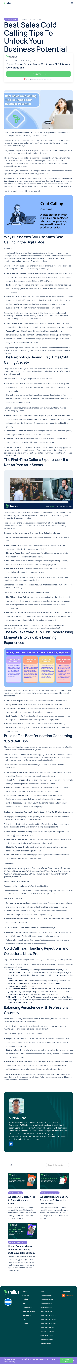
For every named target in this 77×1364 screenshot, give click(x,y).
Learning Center (28, 1311)
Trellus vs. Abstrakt (47, 1339)
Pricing (25, 1299)
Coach (24, 1291)
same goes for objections (61, 959)
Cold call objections (47, 1299)
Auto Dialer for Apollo (47, 1327)
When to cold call (46, 1311)
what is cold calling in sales (24, 158)
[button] (72, 3)
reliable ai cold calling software (30, 395)
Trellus (27, 285)
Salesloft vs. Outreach (48, 1331)
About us (25, 1295)
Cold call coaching (46, 1295)
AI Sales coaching (46, 1307)
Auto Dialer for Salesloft (48, 1315)
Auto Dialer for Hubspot (48, 1319)
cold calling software (28, 143)
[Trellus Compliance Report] (8, 1302)
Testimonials (27, 1307)
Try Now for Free (38, 74)
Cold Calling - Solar (47, 1335)
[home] (7, 3)
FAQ (24, 1303)
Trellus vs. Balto (46, 1343)
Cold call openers (46, 1303)
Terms (24, 1319)
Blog (42, 1291)
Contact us (26, 1315)
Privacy (25, 1323)
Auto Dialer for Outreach (48, 1323)
